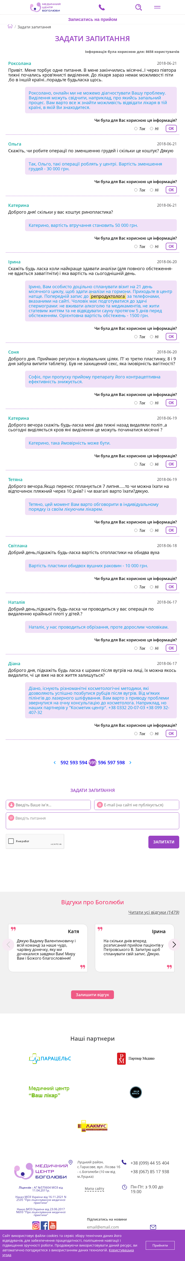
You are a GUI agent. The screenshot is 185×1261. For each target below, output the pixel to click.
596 (102, 762)
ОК (171, 129)
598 (121, 762)
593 (74, 762)
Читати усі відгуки (153, 912)
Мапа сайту (94, 1188)
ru (73, 33)
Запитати (163, 842)
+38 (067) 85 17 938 (150, 1171)
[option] (48, 948)
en (80, 33)
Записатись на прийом (92, 19)
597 (111, 762)
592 (64, 762)
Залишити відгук (92, 994)
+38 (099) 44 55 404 (150, 1163)
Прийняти (160, 1245)
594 (83, 762)
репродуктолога (108, 296)
